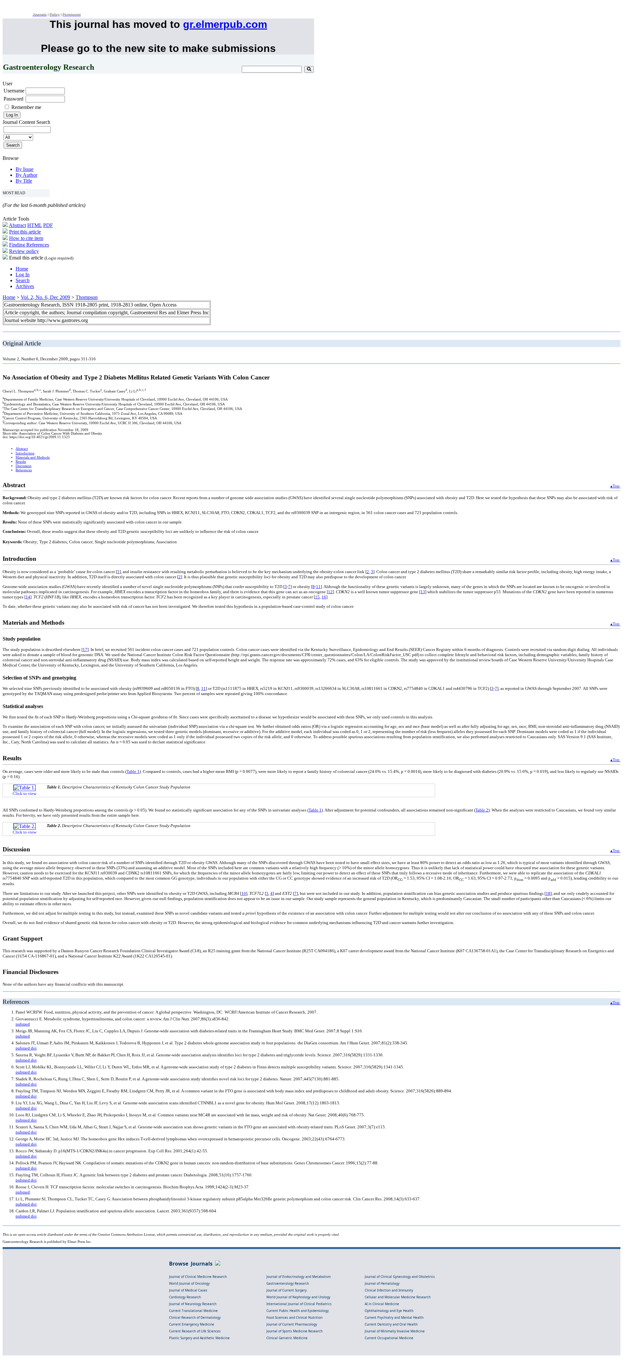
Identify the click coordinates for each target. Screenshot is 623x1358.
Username (14, 90)
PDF (48, 225)
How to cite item (26, 238)
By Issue (24, 169)
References (24, 470)
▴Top (615, 486)
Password (13, 99)
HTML (34, 225)
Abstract (17, 225)
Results (21, 461)
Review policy (24, 251)
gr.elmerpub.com (225, 24)
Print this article (25, 231)
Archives (25, 286)
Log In (23, 274)
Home (22, 268)
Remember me (26, 107)
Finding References (29, 244)
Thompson (87, 297)
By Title (24, 181)
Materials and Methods (33, 457)
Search (23, 280)
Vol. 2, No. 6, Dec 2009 (45, 297)
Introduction (25, 453)
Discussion (23, 466)
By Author (26, 175)
